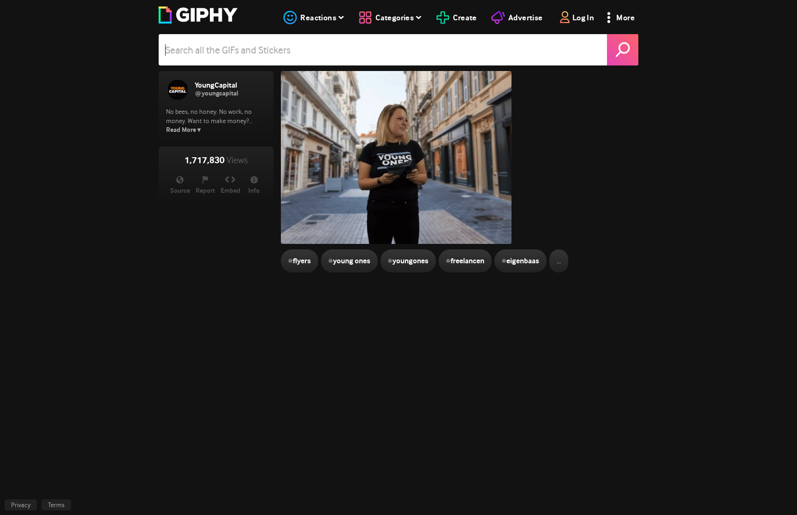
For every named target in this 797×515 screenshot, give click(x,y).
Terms (56, 505)
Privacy (20, 505)
